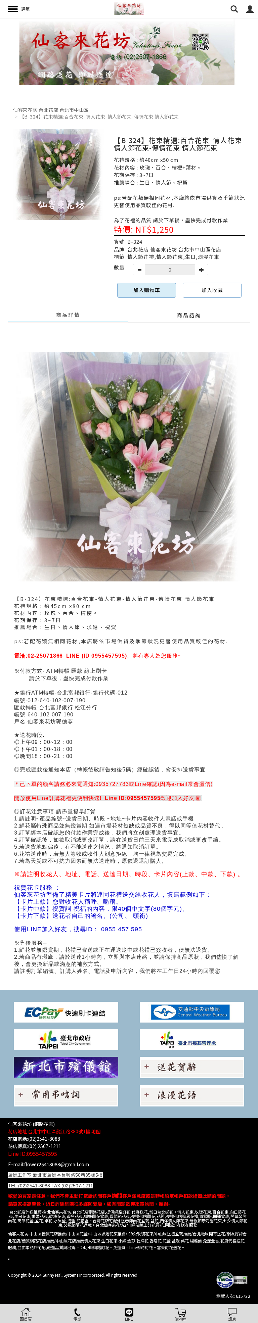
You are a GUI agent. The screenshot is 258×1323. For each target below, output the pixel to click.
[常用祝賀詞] (192, 1067)
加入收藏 (212, 289)
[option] (129, 51)
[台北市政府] (66, 1039)
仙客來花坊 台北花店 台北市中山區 (51, 109)
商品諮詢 (189, 315)
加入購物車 (146, 289)
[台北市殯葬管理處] (192, 1039)
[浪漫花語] (192, 1095)
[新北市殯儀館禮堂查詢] (66, 1067)
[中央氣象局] (192, 1011)
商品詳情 (68, 314)
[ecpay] (66, 1011)
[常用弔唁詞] (66, 1095)
